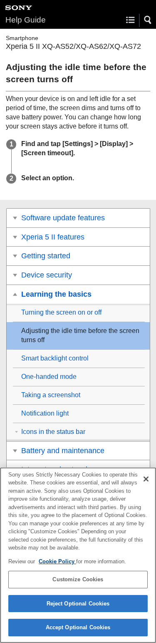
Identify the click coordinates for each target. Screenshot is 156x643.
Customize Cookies (77, 579)
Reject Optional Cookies (78, 603)
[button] (148, 20)
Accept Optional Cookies (78, 627)
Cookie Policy (57, 561)
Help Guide (25, 19)
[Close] (146, 479)
